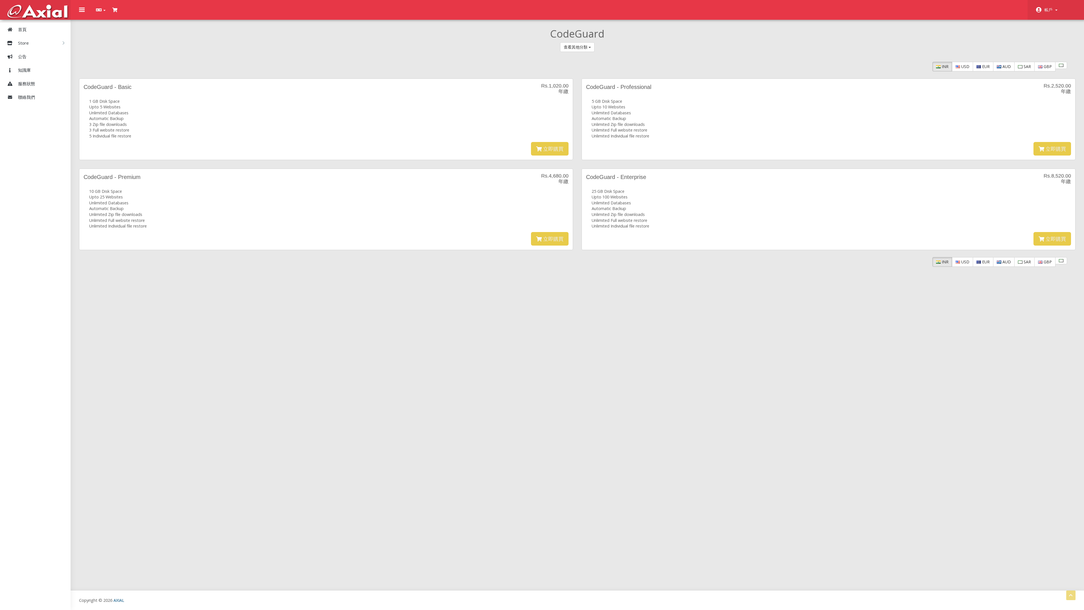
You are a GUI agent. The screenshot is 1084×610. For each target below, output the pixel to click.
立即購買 (552, 148)
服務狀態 (26, 83)
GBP (1047, 66)
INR (944, 66)
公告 (22, 56)
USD (964, 66)
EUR (985, 66)
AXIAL (118, 600)
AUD (1006, 66)
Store (24, 43)
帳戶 (1049, 9)
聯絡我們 (26, 97)
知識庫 (24, 70)
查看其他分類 (576, 47)
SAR (1026, 66)
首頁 (22, 29)
